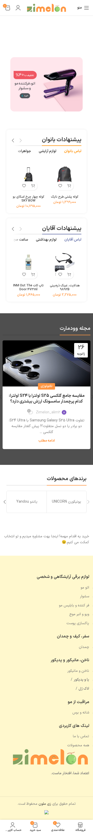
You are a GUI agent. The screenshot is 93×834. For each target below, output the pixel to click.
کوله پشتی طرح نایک (64, 196)
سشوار (84, 596)
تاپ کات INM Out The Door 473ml (28, 287)
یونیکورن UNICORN (66, 501)
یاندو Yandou (26, 501)
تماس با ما (81, 736)
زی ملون (44, 804)
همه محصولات (78, 745)
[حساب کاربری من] (18, 8)
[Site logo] (46, 7)
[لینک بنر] (46, 84)
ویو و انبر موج (79, 614)
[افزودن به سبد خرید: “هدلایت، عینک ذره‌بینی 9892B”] (69, 274)
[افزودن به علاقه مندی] (60, 185)
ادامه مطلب (46, 441)
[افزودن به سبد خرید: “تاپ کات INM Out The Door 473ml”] (32, 274)
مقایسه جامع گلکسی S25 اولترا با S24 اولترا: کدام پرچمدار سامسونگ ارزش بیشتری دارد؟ (46, 399)
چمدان (84, 647)
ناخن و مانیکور (78, 671)
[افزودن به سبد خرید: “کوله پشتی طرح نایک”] (69, 185)
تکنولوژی (46, 386)
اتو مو (85, 587)
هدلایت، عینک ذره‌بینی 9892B (65, 287)
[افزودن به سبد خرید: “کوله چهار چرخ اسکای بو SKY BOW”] (32, 185)
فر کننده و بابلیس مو (74, 605)
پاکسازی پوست (77, 623)
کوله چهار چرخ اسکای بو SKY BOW (28, 198)
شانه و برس (80, 712)
